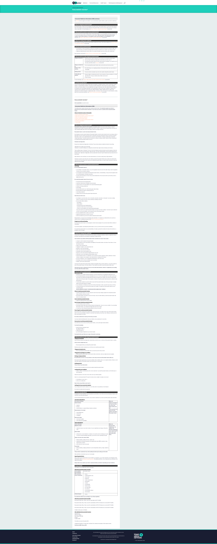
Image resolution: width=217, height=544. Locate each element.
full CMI (77, 20)
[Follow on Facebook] (140, 1)
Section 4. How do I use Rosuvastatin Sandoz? (93, 53)
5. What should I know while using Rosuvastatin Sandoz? (84, 119)
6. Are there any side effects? (79, 120)
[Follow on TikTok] (144, 1)
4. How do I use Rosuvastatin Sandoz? (81, 118)
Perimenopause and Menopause (115, 3)
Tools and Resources (93, 3)
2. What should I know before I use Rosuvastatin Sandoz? (84, 115)
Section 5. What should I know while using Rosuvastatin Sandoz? (94, 79)
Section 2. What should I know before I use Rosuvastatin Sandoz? (91, 37)
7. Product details (77, 122)
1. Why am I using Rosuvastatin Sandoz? (81, 114)
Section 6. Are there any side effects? (95, 92)
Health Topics (103, 3)
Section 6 (97, 62)
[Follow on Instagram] (142, 1)
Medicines (85, 3)
